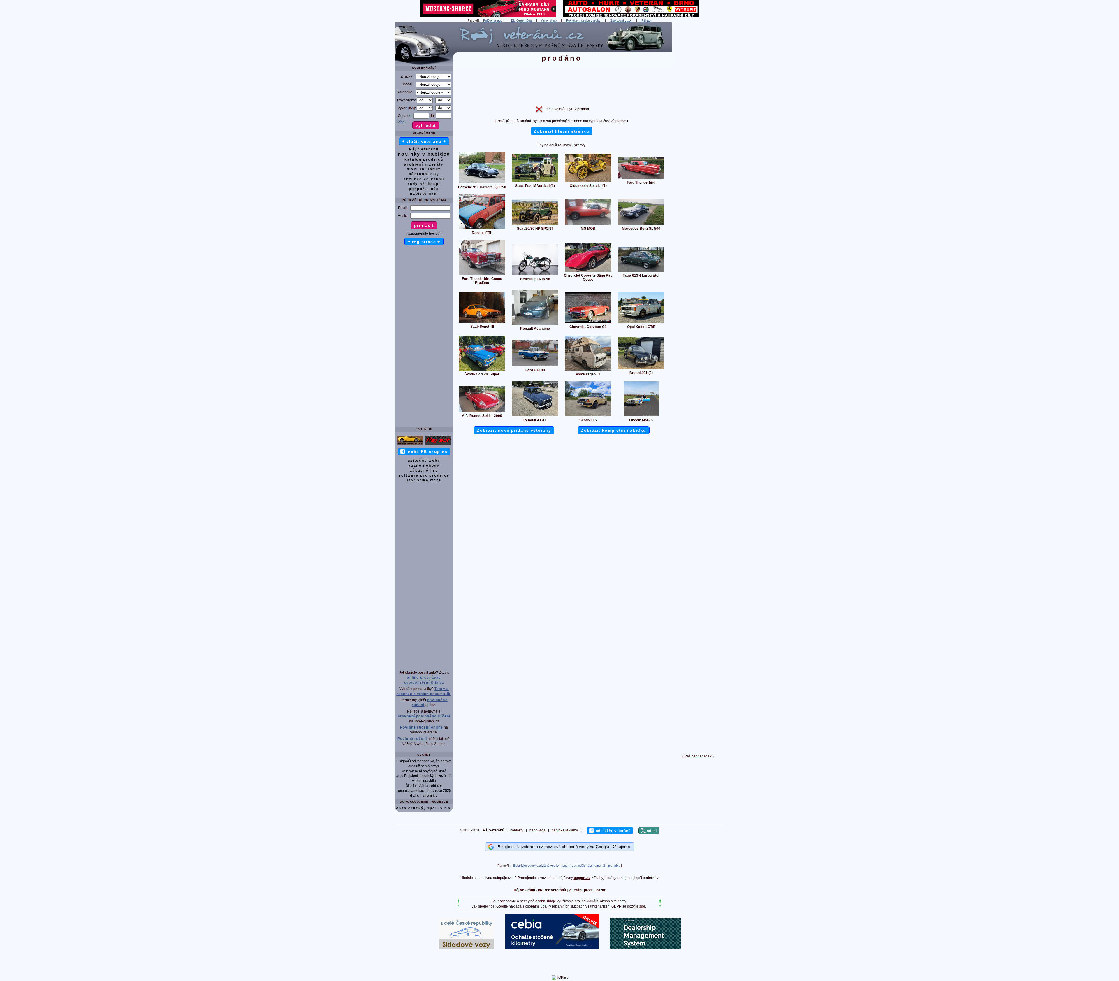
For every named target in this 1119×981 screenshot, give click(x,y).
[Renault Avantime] (535, 324)
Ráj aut (646, 20)
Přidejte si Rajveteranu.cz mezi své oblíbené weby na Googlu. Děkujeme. (562, 846)
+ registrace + (424, 241)
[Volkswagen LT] (588, 370)
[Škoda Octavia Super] (482, 370)
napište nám (424, 194)
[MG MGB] (588, 224)
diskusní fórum (424, 169)
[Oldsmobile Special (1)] (588, 182)
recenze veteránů (424, 179)
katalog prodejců (423, 159)
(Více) (401, 122)
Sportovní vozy (621, 20)
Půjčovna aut (492, 20)
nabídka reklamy (565, 830)
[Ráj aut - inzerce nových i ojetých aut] (438, 444)
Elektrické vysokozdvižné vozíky (536, 865)
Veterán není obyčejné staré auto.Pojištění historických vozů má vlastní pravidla (424, 776)
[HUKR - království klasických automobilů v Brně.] (631, 16)
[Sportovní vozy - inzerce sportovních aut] (410, 444)
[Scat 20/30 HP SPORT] (535, 224)
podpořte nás (424, 189)
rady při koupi (424, 184)
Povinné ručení (412, 739)
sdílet (651, 830)
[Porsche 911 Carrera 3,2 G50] (482, 183)
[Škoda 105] (588, 416)
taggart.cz (582, 878)
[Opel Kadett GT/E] (641, 323)
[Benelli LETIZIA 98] (535, 275)
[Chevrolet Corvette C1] (588, 323)
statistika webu (424, 480)
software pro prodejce (423, 475)
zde (642, 906)
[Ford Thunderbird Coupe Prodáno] (482, 275)
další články (424, 796)
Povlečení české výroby (583, 20)
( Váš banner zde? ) (698, 756)
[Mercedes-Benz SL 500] (641, 224)
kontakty (516, 830)
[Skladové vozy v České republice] (466, 948)
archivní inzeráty (424, 164)
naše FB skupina (426, 451)
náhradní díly (424, 174)
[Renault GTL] (482, 229)
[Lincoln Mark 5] (641, 416)
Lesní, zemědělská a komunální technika (591, 865)
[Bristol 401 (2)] (641, 369)
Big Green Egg (521, 20)
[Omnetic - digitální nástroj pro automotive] (645, 948)
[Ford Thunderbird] (641, 178)
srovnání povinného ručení (424, 716)
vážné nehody (424, 466)
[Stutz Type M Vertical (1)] (535, 182)
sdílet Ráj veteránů (612, 830)
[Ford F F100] (535, 366)
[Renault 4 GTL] (535, 416)
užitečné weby (424, 461)
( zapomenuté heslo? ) (424, 233)
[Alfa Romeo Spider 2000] (482, 412)
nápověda (537, 830)
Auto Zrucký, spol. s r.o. (424, 808)
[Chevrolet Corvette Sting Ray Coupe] (588, 271)
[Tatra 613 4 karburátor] (641, 271)
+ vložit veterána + (424, 141)
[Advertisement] (698, 109)
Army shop (549, 20)
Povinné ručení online (421, 727)
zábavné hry (424, 470)
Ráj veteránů (424, 149)
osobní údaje (545, 901)
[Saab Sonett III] (482, 322)
